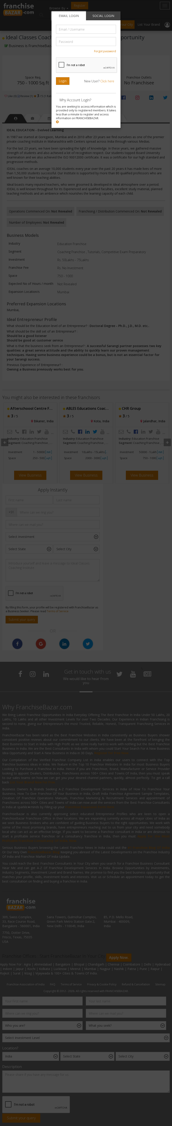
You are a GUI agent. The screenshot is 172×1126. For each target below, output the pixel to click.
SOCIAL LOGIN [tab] (103, 16)
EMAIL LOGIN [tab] (69, 16)
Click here (107, 81)
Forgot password (105, 51)
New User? (99, 81)
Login (63, 81)
